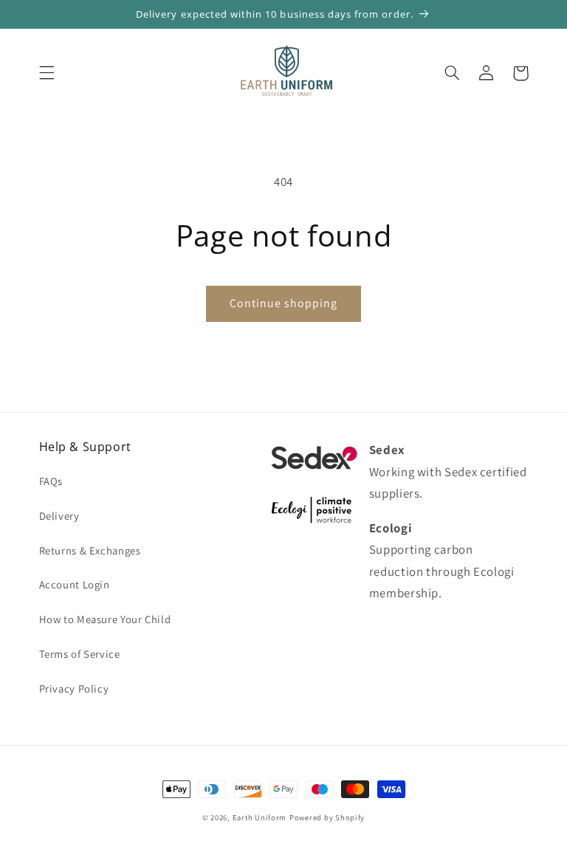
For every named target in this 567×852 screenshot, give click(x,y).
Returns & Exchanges (90, 550)
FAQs (51, 481)
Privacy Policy (74, 688)
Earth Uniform (260, 817)
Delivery (59, 516)
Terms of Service (79, 654)
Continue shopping (284, 303)
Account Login (74, 584)
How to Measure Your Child (105, 619)
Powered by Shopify (327, 817)
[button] (46, 73)
